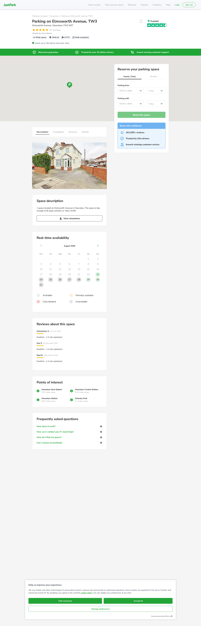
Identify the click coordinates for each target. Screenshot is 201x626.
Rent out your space (114, 4)
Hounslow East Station (52, 389)
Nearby (85, 131)
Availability (58, 131)
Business (132, 4)
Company (157, 4)
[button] (130, 76)
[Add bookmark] (141, 21)
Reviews (73, 131)
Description (42, 131)
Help (168, 4)
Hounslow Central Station (86, 389)
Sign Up (189, 4)
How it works (94, 4)
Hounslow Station (50, 398)
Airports (144, 4)
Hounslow (54, 16)
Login (177, 4)
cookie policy (86, 593)
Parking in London (40, 16)
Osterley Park (81, 398)
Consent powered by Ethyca (160, 616)
